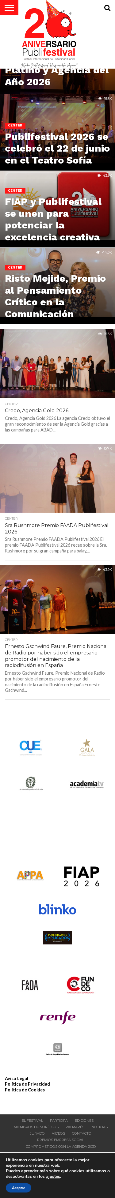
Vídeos (58, 1133)
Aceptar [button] (18, 1187)
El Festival (32, 1120)
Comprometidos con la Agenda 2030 (61, 1146)
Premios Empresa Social (60, 1140)
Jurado (37, 1133)
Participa (59, 1120)
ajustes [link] (53, 1176)
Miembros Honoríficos (36, 1127)
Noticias (99, 1127)
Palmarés (75, 1127)
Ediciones (84, 1120)
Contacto (81, 1133)
